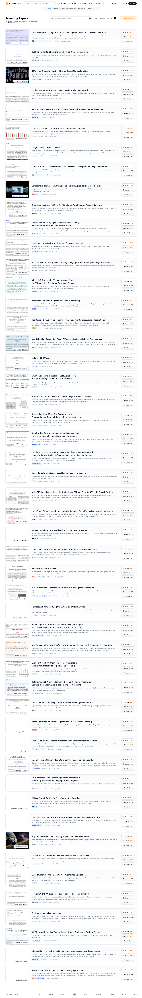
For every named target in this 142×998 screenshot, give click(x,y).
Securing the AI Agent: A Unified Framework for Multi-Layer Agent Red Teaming (67, 109)
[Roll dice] (90, 18)
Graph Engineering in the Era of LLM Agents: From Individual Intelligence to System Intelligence (54, 377)
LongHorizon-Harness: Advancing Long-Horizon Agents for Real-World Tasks (66, 185)
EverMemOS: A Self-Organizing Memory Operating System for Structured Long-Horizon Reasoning (54, 664)
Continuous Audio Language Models (48, 913)
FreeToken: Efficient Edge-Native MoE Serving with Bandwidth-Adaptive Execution (69, 32)
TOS (27, 994)
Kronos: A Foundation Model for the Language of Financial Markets (62, 396)
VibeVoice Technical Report (44, 568)
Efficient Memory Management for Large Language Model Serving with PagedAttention (71, 262)
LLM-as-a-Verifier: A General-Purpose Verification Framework (59, 128)
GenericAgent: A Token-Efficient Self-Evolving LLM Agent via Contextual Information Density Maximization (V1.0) (57, 626)
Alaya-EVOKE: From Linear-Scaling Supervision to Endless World (60, 836)
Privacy (39, 994)
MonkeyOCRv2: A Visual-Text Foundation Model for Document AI (60, 893)
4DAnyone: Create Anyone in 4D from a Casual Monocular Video (60, 71)
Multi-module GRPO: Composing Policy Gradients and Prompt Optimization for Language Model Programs (56, 779)
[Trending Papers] (115, 18)
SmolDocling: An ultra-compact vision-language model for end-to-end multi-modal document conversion (56, 434)
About (51, 994)
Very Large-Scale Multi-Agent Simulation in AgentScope (57, 300)
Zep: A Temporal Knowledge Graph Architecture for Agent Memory (61, 702)
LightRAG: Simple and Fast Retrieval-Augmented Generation (59, 874)
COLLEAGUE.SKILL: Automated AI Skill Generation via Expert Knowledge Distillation (69, 166)
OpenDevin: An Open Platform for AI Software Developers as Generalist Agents (67, 205)
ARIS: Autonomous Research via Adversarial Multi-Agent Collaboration (63, 587)
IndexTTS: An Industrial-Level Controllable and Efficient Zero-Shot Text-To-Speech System (72, 492)
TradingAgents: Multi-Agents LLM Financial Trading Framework (60, 90)
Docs (106, 3)
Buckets (95, 3)
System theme (13, 994)
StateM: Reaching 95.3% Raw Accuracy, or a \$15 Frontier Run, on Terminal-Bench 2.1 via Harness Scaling (57, 415)
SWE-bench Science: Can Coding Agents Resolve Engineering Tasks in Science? (67, 932)
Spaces (84, 3)
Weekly (102, 18)
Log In (125, 3)
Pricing (113, 3)
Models (63, 3)
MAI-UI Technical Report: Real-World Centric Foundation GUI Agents (62, 759)
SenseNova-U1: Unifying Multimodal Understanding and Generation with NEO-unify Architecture (55, 224)
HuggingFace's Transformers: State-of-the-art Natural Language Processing (66, 817)
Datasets (74, 3)
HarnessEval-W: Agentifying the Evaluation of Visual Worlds (58, 606)
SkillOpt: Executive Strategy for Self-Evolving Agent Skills (57, 970)
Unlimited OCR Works (41, 358)
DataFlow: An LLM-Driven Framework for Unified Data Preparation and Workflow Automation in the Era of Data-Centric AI (61, 683)
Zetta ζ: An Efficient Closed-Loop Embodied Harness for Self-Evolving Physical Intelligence (72, 511)
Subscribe (90, 9)
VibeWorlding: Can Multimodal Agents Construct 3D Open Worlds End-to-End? (66, 951)
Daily (96, 18)
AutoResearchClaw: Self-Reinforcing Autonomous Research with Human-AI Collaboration (72, 645)
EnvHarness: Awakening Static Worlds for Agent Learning (57, 243)
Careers (62, 994)
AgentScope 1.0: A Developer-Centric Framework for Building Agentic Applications (68, 319)
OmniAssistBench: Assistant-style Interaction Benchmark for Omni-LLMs (64, 740)
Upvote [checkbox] (128, 32)
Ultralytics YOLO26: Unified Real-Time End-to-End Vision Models (60, 855)
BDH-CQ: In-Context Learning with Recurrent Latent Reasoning (60, 51)
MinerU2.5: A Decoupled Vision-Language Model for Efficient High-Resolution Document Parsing (53, 281)
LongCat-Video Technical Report (46, 147)
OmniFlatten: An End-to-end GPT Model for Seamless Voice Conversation (64, 549)
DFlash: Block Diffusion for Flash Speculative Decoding (56, 798)
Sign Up (132, 3)
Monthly (109, 18)
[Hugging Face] (74, 994)
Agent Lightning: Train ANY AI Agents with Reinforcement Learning (62, 721)
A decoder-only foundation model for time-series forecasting (59, 473)
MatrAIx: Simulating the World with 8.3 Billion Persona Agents (59, 530)
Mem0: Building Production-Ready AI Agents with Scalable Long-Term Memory (67, 339)
